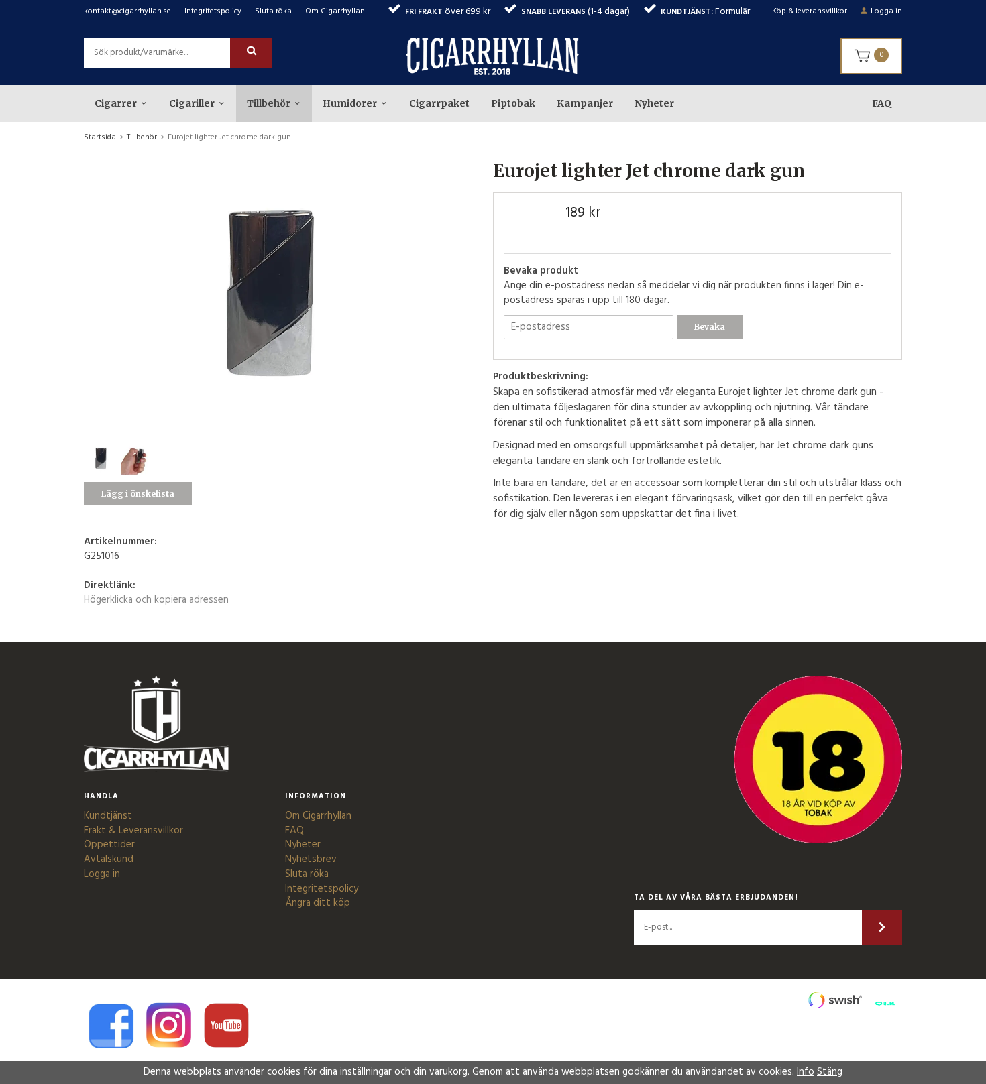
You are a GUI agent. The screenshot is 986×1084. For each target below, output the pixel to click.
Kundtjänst (108, 816)
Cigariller (192, 103)
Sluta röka (273, 11)
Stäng (829, 1072)
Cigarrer (116, 103)
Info (805, 1072)
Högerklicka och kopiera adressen (156, 600)
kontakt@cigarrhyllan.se (127, 11)
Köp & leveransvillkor (809, 11)
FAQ (881, 103)
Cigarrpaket (439, 103)
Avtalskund (108, 859)
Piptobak (513, 103)
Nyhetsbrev (311, 859)
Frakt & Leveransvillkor (133, 831)
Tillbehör (268, 103)
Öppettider (109, 845)
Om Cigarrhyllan (335, 11)
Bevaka (709, 327)
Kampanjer (585, 103)
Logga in (886, 11)
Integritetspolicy (212, 11)
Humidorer (350, 103)
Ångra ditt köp (317, 903)
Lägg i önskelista (137, 494)
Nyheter (654, 103)
